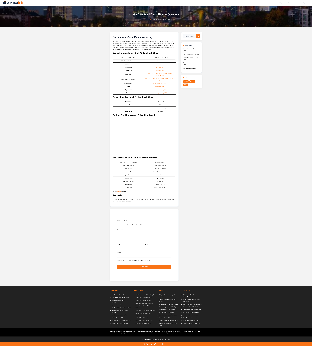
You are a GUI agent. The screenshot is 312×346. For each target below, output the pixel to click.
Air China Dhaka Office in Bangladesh (191, 315)
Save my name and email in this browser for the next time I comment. (134, 260)
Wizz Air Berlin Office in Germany (191, 54)
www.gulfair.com (160, 67)
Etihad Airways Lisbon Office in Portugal (121, 307)
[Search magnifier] (198, 36)
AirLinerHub (144, 19)
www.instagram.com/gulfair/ (160, 93)
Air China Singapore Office (118, 318)
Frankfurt (186, 81)
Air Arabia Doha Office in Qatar (143, 318)
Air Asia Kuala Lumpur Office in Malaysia (145, 295)
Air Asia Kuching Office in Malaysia (120, 323)
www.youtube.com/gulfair (160, 90)
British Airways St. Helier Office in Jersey (168, 307)
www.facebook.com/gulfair (159, 83)
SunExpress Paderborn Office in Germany (190, 63)
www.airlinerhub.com (153, 339)
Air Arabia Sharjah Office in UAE (166, 318)
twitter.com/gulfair (159, 86)
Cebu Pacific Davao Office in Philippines (144, 303)
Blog (304, 3)
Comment (120, 230)
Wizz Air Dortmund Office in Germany (189, 49)
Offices (289, 3)
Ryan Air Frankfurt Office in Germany (189, 69)
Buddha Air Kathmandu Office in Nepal (168, 315)
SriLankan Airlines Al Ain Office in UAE (168, 309)
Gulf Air (119, 191)
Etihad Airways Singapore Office (143, 323)
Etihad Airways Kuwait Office (118, 295)
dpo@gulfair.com (160, 70)
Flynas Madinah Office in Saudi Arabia (191, 323)
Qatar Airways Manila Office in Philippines (145, 310)
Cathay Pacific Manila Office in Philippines (121, 320)
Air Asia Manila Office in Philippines (144, 297)
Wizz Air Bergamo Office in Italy (166, 312)
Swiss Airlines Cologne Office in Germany (190, 58)
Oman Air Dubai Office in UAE (190, 318)
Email (147, 244)
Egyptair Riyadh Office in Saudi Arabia (120, 305)
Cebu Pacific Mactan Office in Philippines (168, 320)
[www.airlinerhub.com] (13, 2)
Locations (298, 3)
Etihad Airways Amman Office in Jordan (168, 304)
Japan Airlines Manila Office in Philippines (192, 304)
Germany (192, 81)
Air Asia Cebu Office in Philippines (143, 300)
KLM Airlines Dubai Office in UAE (190, 307)
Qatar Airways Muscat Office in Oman (192, 309)
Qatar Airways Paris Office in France (120, 297)
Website (119, 252)
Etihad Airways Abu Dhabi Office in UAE (121, 315)
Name (119, 244)
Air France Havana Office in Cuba (190, 320)
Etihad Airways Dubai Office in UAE (144, 320)
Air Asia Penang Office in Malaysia (191, 312)
